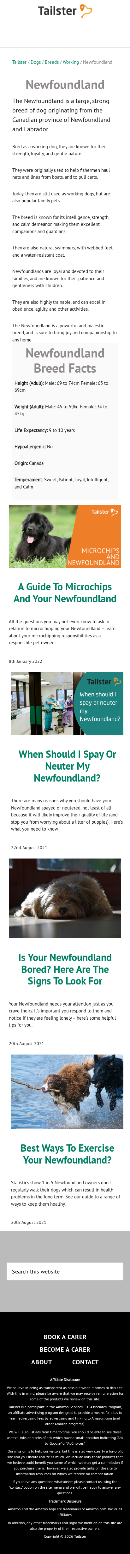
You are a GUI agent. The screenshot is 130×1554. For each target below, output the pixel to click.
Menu (65, 34)
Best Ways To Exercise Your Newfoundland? (67, 1154)
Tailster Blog (65, 11)
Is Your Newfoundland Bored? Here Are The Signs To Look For (65, 969)
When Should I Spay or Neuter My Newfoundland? (67, 766)
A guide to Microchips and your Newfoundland (65, 592)
